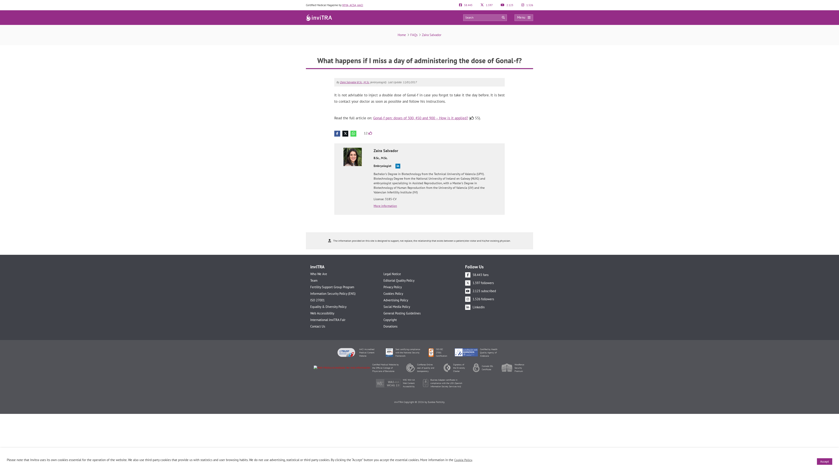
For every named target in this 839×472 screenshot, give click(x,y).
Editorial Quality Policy (398, 280)
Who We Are (318, 274)
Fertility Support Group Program (332, 287)
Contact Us (317, 326)
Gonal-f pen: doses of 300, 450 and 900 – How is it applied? (420, 118)
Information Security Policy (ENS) (332, 293)
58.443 (467, 5)
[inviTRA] (319, 17)
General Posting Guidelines (402, 313)
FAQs (414, 35)
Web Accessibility (322, 313)
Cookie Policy (463, 460)
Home (402, 35)
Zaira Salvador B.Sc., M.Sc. (354, 82)
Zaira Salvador (431, 35)
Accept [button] (824, 461)
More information (385, 206)
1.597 (489, 5)
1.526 (529, 5)
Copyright (390, 319)
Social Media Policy (396, 306)
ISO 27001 (317, 300)
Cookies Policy (393, 293)
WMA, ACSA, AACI (352, 5)
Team (313, 280)
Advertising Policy (395, 300)
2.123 (509, 5)
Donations (390, 326)
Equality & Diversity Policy (328, 306)
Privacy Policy (392, 287)
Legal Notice (392, 274)
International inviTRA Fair (327, 319)
